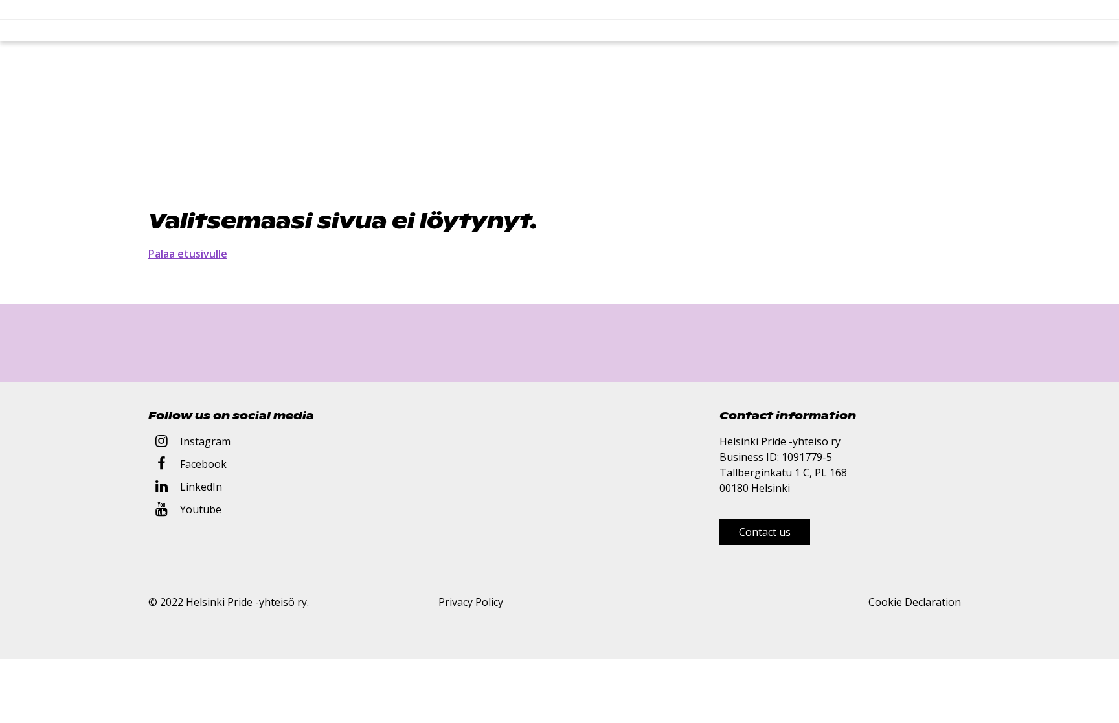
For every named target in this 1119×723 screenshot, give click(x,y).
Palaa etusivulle (187, 254)
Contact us (765, 532)
